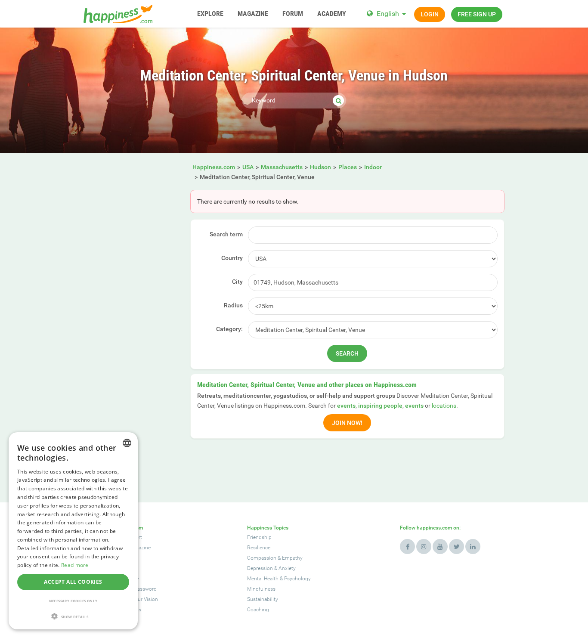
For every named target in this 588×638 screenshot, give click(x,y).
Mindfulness (261, 589)
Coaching (258, 610)
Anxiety (287, 568)
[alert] (73, 530)
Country (232, 257)
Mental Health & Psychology (279, 579)
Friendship (259, 537)
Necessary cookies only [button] (73, 600)
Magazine (140, 548)
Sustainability (262, 599)
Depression (260, 568)
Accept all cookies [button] (73, 581)
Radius (233, 305)
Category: (229, 328)
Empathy (292, 558)
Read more (75, 565)
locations (444, 405)
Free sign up (477, 14)
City (237, 281)
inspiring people (380, 405)
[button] (73, 616)
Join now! (347, 422)
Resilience (258, 548)
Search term (226, 234)
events (346, 405)
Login (430, 14)
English (388, 13)
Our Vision (146, 599)
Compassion (261, 558)
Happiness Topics (267, 528)
